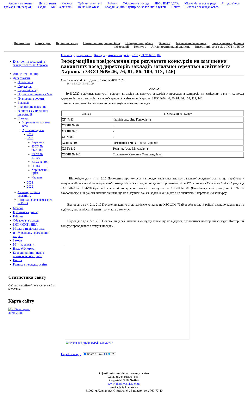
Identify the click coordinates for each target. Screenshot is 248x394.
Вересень (38, 142)
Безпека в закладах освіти (30, 264)
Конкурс (140, 46)
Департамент (21, 78)
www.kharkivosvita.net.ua (124, 383)
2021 (30, 182)
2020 (30, 138)
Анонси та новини (25, 73)
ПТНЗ (36, 165)
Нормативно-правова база (101, 43)
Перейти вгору (71, 354)
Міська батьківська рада (29, 228)
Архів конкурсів (33, 130)
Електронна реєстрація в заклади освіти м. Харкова (30, 63)
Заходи (17, 240)
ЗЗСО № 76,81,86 (37, 148)
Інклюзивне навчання (191, 43)
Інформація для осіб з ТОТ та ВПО (219, 46)
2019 (30, 134)
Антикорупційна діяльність (170, 46)
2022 (30, 186)
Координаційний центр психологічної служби (28, 254)
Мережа (18, 208)
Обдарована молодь (26, 220)
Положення (22, 43)
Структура (43, 43)
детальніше (15, 312)
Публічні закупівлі (25, 212)
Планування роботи (139, 43)
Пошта (17, 260)
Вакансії (164, 43)
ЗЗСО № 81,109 (37, 156)
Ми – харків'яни (23, 244)
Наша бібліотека (23, 248)
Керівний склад (67, 43)
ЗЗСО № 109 (40, 161)
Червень (37, 177)
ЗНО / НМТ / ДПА (25, 224)
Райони (18, 216)
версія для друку (101, 342)
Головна (66, 55)
